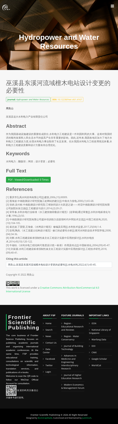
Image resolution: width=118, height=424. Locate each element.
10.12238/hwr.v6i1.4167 (67, 99)
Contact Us (51, 342)
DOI (93, 345)
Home (48, 323)
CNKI (94, 352)
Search (49, 329)
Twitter (49, 365)
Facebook (50, 358)
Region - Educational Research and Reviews (72, 326)
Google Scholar (99, 358)
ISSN (94, 323)
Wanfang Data (99, 339)
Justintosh (86, 417)
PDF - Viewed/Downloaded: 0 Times (28, 179)
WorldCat (96, 365)
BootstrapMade (45, 417)
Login (48, 371)
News (48, 336)
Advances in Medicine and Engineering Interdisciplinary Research (69, 362)
